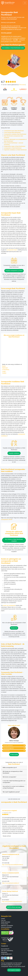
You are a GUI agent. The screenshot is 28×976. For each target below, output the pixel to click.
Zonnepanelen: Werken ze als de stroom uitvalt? (13, 966)
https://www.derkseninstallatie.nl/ (10, 883)
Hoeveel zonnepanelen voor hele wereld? (11, 963)
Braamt (4, 366)
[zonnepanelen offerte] (14, 527)
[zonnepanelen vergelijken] (14, 261)
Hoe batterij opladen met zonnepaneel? (11, 964)
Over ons (3, 920)
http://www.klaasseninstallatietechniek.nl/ (12, 864)
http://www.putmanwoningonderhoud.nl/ (12, 901)
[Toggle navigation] (25, 2)
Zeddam (4, 373)
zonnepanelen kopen (12, 250)
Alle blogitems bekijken (14, 970)
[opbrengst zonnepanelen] (14, 618)
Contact (3, 918)
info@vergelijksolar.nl (6, 954)
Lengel (4, 371)
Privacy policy (4, 923)
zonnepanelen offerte (6, 519)
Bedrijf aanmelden (5, 922)
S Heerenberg (5, 369)
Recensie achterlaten (6, 927)
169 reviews (22, 84)
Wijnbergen (5, 368)
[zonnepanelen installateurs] (14, 443)
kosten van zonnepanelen (9, 605)
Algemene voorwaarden (7, 925)
